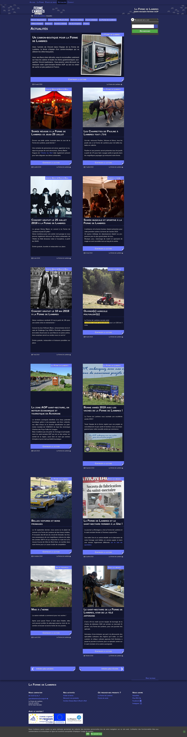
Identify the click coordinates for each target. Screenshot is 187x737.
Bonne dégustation (38, 20)
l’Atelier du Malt (47, 153)
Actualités (62, 2)
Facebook (135, 701)
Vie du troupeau (75, 23)
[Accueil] (38, 11)
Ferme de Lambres (39, 16)
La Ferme (40, 2)
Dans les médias (77, 20)
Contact (71, 2)
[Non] (184, 732)
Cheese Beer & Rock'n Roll (58, 20)
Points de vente (50, 2)
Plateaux (48, 23)
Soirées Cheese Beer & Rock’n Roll (75, 701)
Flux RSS (135, 698)
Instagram (135, 703)
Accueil (32, 2)
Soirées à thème (60, 23)
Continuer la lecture (77, 79)
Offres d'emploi (37, 23)
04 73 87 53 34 (33, 696)
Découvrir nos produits (71, 698)
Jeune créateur (91, 20)
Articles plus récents (109, 669)
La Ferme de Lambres (108, 20)
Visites (86, 23)
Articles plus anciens (44, 669)
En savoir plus (96, 734)
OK (87, 734)
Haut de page (150, 678)
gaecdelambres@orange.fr (37, 698)
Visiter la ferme (68, 695)
